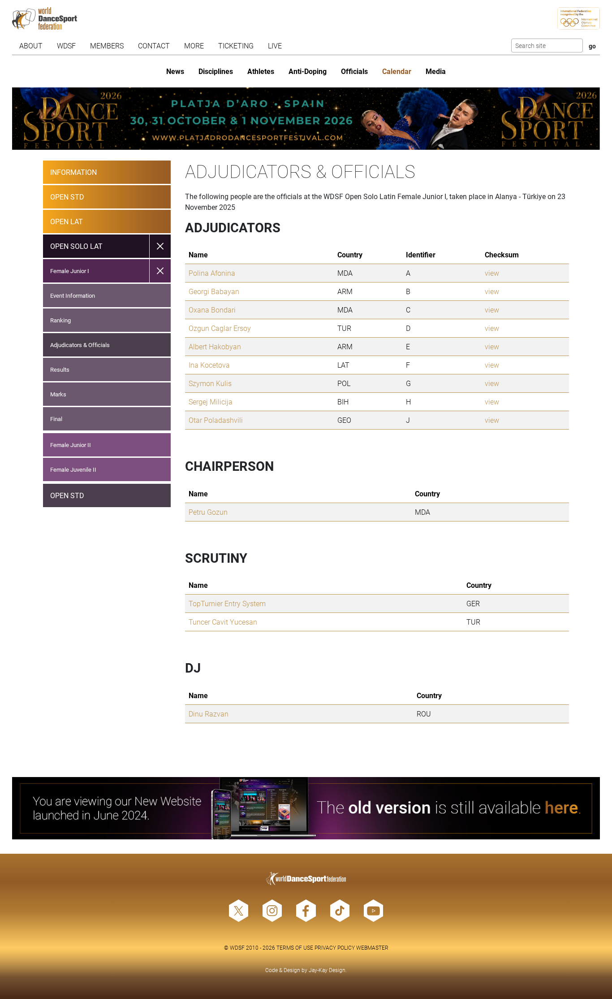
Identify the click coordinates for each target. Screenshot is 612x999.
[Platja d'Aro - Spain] (305, 118)
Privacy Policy (335, 947)
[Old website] (305, 808)
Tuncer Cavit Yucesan (223, 621)
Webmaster (372, 947)
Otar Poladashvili (216, 420)
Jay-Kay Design (327, 969)
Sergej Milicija (211, 401)
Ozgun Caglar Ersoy (220, 328)
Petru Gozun (208, 512)
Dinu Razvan (208, 713)
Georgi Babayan (214, 291)
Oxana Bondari (212, 309)
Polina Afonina (212, 273)
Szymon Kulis (210, 383)
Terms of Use (294, 947)
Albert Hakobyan (215, 346)
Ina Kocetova (209, 364)
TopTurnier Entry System (227, 603)
